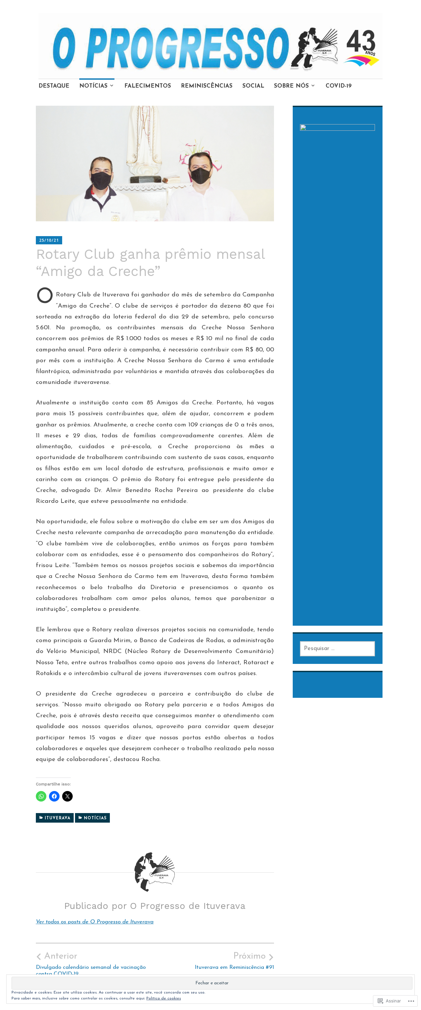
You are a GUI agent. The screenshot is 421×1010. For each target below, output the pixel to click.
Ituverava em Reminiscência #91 (234, 961)
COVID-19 (339, 86)
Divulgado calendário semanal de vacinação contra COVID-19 (91, 964)
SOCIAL (253, 86)
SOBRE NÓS (291, 86)
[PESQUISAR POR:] (337, 648)
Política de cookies (163, 998)
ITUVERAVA (57, 818)
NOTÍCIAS (93, 86)
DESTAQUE (53, 86)
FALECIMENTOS (147, 86)
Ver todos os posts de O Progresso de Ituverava (95, 922)
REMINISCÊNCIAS (207, 86)
